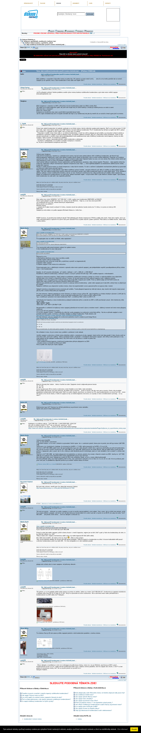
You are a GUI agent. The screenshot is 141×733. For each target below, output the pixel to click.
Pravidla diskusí (87, 84)
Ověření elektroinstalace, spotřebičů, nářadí (39, 43)
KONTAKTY (108, 3)
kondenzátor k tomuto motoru (33, 719)
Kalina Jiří (23, 402)
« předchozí (120, 44)
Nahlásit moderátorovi (97, 84)
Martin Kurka (24, 149)
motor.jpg (39, 622)
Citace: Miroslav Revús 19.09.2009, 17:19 (47, 318)
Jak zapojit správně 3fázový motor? (86, 696)
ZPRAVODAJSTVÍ (28, 3)
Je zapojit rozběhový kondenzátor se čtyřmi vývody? (38, 701)
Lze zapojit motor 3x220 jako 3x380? (87, 706)
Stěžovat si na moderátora (109, 84)
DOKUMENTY (76, 3)
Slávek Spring (24, 87)
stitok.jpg (39, 606)
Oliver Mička (24, 628)
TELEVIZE (42, 3)
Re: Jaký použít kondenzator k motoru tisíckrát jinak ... (58, 88)
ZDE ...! (92, 33)
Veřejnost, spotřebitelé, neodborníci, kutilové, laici (40, 41)
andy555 (23, 194)
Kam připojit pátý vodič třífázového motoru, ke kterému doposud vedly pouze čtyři (100, 693)
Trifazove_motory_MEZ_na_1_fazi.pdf (46, 464)
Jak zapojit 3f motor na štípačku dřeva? (87, 708)
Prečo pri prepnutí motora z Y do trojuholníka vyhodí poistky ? (94, 702)
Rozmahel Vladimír (26, 482)
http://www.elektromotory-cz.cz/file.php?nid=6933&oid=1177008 (55, 488)
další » (125, 44)
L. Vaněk (23, 123)
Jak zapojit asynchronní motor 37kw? (87, 700)
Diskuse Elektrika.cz (28, 39)
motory (80, 719)
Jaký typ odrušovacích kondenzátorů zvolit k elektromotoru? (94, 710)
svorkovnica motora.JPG (43, 580)
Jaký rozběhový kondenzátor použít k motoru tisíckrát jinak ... (46, 44)
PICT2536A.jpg (41, 362)
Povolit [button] (134, 729)
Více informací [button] (122, 729)
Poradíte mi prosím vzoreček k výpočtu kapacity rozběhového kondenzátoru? (45, 693)
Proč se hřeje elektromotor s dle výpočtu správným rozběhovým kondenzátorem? (46, 699)
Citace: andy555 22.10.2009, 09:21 (45, 232)
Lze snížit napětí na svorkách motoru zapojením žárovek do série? (42, 697)
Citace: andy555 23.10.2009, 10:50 (45, 526)
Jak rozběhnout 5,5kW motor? (85, 695)
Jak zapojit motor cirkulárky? (84, 698)
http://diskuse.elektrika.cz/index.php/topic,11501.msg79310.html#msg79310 (59, 315)
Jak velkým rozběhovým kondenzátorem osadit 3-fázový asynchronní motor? (99, 704)
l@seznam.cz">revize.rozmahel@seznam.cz (52, 503)
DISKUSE (58, 3)
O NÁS (90, 3)
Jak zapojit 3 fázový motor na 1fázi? (33, 695)
